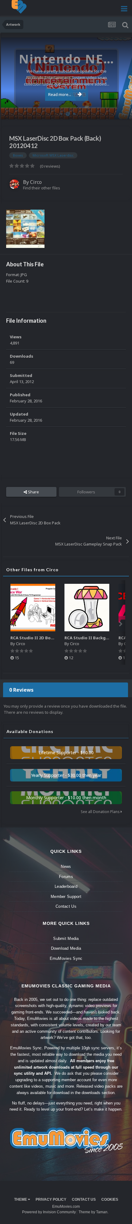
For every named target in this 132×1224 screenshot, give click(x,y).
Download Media (66, 948)
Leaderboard (66, 886)
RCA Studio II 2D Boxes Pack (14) (43, 638)
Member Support (66, 896)
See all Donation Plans (101, 811)
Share (33, 492)
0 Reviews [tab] (21, 689)
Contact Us (66, 906)
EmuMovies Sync (66, 958)
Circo (121, 111)
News (66, 866)
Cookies (109, 1199)
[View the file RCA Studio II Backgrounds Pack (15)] (86, 607)
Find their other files (41, 188)
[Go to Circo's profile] (14, 184)
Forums (66, 876)
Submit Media (66, 938)
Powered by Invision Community (49, 1212)
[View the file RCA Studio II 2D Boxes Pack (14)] (32, 607)
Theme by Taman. (93, 1212)
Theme (21, 1199)
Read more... (59, 94)
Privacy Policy (51, 1199)
